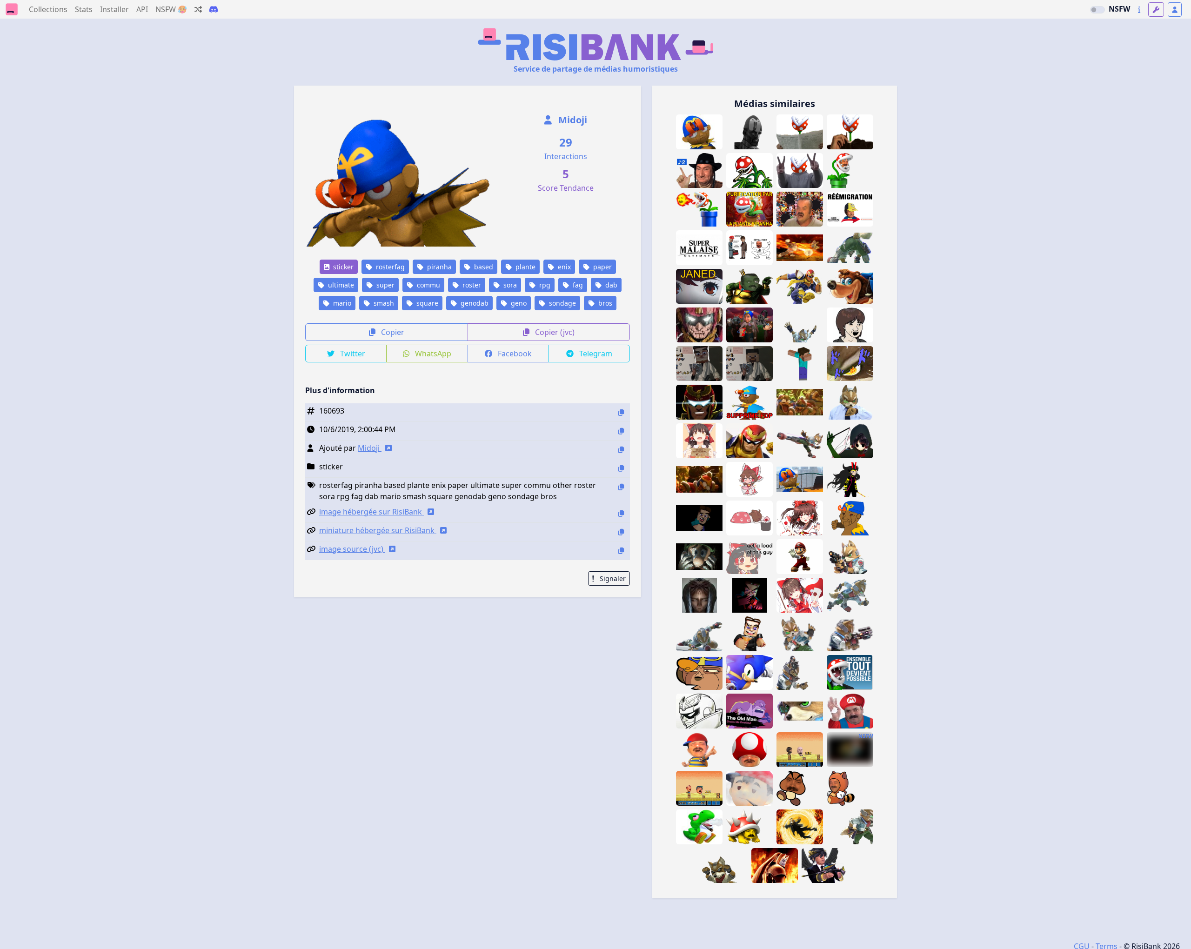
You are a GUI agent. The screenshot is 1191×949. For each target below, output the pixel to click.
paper (601, 266)
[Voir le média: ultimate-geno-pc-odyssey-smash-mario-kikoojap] (799, 479)
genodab (473, 303)
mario (341, 303)
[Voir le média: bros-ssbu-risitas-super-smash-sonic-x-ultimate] (749, 672)
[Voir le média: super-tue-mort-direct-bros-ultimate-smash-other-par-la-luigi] (699, 556)
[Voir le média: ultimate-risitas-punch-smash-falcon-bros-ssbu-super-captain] (699, 324)
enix (563, 266)
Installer (114, 9)
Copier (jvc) (554, 332)
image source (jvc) (352, 549)
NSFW (1119, 9)
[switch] (1097, 9)
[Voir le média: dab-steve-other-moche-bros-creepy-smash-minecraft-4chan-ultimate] (699, 518)
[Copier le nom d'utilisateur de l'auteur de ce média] (621, 449)
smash (383, 303)
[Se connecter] (1175, 9)
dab (610, 285)
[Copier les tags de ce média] (621, 487)
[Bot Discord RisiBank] (213, 9)
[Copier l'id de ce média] (621, 412)
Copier (391, 332)
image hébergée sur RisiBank (371, 512)
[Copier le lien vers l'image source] (621, 550)
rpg (543, 285)
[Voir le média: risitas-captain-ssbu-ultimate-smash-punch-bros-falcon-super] (749, 440)
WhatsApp (432, 353)
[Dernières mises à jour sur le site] (1139, 9)
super (385, 285)
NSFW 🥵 (171, 9)
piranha (438, 266)
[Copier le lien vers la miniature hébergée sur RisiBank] (621, 532)
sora (509, 285)
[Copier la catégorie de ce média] (621, 468)
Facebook (514, 353)
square (426, 303)
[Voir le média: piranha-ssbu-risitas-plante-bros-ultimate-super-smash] (799, 170)
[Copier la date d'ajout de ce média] (621, 431)
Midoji (571, 120)
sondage (561, 303)
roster (471, 285)
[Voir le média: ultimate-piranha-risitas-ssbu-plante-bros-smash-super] (850, 131)
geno (518, 303)
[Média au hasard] (198, 9)
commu (427, 285)
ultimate (340, 285)
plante (524, 266)
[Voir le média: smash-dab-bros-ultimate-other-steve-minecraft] (799, 363)
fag (577, 285)
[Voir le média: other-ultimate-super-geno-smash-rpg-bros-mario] (699, 131)
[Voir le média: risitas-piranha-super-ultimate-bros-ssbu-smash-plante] (799, 131)
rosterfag (389, 266)
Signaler (612, 578)
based (482, 266)
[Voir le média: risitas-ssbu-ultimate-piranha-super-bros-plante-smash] (749, 170)
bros (604, 303)
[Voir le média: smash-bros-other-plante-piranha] (850, 672)
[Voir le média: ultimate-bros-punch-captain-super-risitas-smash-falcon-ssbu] (699, 402)
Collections (48, 9)
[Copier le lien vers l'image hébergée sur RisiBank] (621, 513)
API (142, 9)
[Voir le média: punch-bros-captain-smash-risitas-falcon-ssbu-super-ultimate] (699, 711)
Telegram (594, 353)
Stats (84, 9)
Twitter (351, 353)
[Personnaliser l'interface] (1156, 9)
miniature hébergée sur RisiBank (377, 530)
